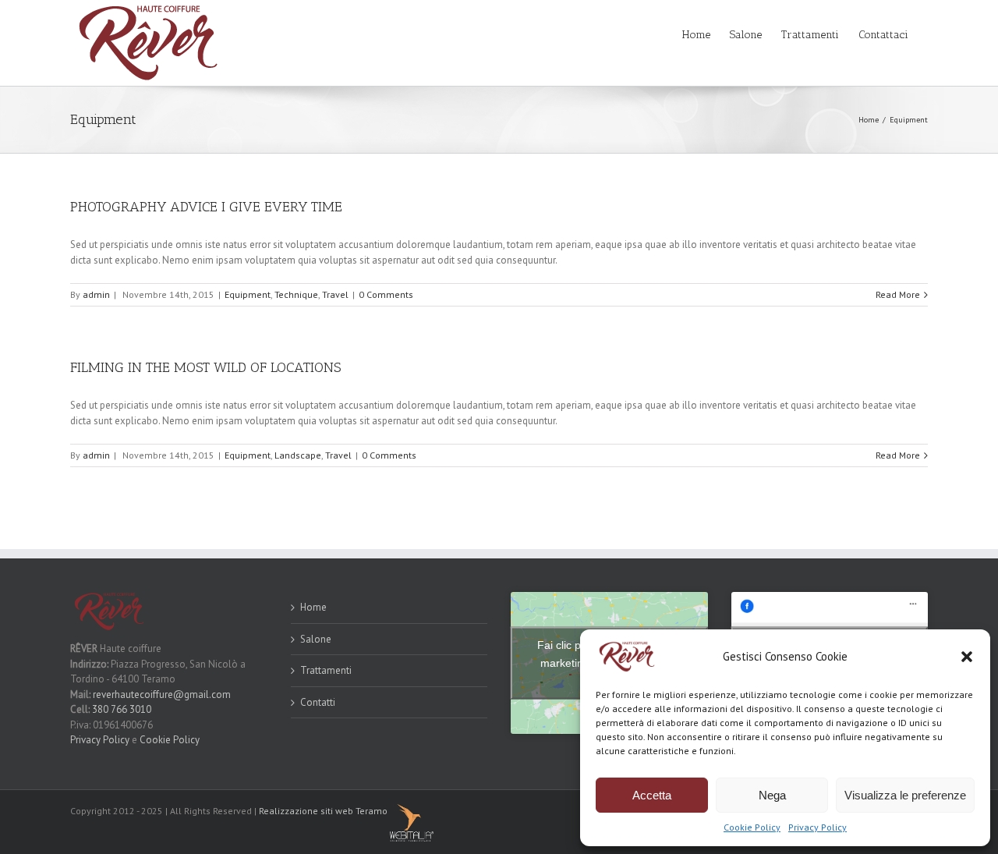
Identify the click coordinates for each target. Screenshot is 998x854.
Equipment (248, 294)
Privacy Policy (817, 827)
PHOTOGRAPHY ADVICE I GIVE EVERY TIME (206, 206)
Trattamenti (326, 670)
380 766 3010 (121, 709)
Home (313, 607)
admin (96, 294)
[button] (967, 656)
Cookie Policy (752, 827)
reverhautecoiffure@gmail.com (162, 694)
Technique (296, 294)
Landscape (297, 455)
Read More (898, 294)
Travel (335, 294)
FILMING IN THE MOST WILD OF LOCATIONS (205, 367)
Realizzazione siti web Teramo (323, 811)
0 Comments (386, 294)
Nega (772, 795)
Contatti (317, 702)
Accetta (651, 795)
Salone (315, 639)
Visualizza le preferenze (905, 795)
